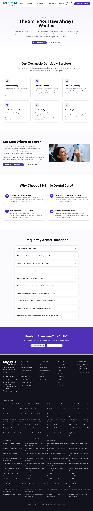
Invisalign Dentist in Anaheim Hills (78, 404)
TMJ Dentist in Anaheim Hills (77, 425)
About (28, 4)
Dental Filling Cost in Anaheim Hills (13, 463)
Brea (59, 382)
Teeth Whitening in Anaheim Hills (56, 419)
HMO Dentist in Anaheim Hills (77, 438)
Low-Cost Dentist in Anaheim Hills (13, 484)
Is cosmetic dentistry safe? (26, 271)
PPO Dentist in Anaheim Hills (33, 422)
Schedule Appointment (82, 3)
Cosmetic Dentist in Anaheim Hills (35, 414)
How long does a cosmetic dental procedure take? (34, 308)
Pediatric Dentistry (26, 385)
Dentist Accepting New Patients (56, 404)
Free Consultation (38, 42)
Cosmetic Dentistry (27, 367)
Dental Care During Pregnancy (34, 438)
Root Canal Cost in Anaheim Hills (12, 448)
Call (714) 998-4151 (56, 345)
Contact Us (43, 379)
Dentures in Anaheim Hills (32, 419)
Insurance (42, 373)
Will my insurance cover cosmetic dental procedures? (35, 286)
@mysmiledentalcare (11, 391)
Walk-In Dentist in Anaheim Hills (56, 422)
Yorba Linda (61, 367)
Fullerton (60, 385)
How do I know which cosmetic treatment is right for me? (37, 293)
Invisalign (24, 373)
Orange (60, 370)
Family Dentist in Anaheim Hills (34, 425)
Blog (60, 4)
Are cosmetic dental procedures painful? (31, 278)
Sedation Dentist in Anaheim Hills (13, 409)
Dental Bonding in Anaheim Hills (12, 422)
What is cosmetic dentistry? (26, 248)
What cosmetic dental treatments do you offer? (33, 256)
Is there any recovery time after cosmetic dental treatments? (38, 316)
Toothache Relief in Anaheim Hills (12, 425)
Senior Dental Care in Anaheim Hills (13, 414)
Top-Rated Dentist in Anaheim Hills (79, 428)
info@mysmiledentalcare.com (11, 380)
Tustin (59, 379)
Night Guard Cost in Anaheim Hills (79, 463)
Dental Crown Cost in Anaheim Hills (57, 458)
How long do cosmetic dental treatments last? (33, 263)
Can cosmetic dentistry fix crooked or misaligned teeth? (36, 301)
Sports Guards (25, 379)
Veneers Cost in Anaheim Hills (11, 453)
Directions (43, 376)
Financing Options (45, 370)
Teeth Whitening (26, 382)
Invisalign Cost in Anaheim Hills (78, 443)
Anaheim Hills (62, 365)
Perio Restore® (25, 376)
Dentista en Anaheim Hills (54, 425)
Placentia (60, 376)
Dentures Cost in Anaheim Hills (78, 448)
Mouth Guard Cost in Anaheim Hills (57, 489)
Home (21, 4)
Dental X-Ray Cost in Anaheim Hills (57, 484)
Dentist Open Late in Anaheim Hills (13, 443)
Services (39, 4)
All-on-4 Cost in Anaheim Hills (56, 453)
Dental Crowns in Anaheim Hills (56, 409)
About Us (42, 365)
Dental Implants (26, 370)
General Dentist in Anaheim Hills (12, 433)
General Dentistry (26, 365)
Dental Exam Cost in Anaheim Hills (35, 484)
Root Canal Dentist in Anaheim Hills (13, 419)
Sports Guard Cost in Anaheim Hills (79, 489)
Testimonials (51, 4)
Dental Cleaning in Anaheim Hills (78, 419)
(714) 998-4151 (69, 4)
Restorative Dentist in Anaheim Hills (35, 433)
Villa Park (60, 373)
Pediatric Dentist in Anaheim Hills (78, 409)
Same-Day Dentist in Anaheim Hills (79, 422)
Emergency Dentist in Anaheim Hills (13, 404)
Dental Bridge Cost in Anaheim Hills (35, 453)
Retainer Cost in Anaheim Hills (12, 494)
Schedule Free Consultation (12, 164)
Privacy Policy (61, 504)
